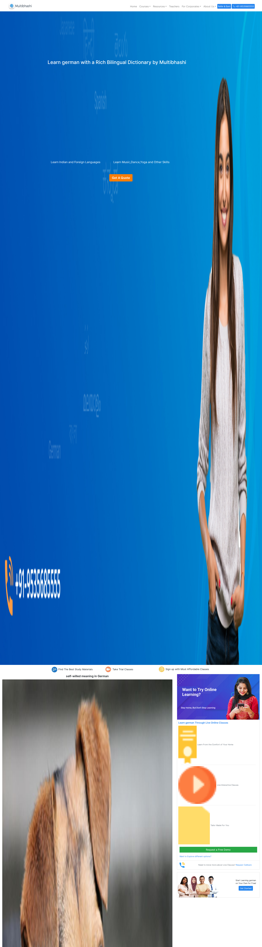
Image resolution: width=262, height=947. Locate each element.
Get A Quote (121, 178)
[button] (145, 6)
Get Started (246, 888)
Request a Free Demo (218, 849)
